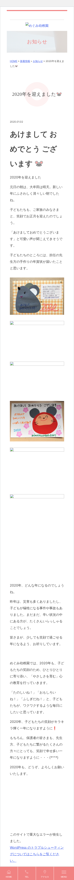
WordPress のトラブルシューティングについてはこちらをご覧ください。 (37, 854)
